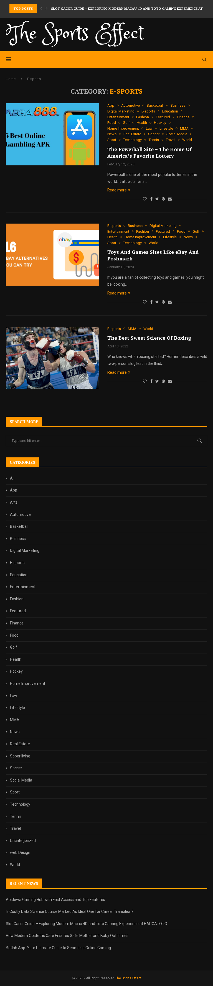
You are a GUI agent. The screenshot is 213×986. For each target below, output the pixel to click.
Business (178, 105)
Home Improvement (123, 128)
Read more (117, 190)
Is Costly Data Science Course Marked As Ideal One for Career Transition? (69, 911)
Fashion (142, 117)
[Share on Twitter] (157, 199)
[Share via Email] (170, 199)
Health (142, 123)
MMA (184, 128)
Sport (111, 140)
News (111, 134)
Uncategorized (23, 840)
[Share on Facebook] (151, 199)
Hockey (160, 123)
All (12, 478)
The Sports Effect (128, 978)
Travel (170, 140)
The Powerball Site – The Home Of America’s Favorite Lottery (149, 152)
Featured (163, 117)
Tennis (154, 140)
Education (170, 111)
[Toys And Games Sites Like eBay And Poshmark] (52, 255)
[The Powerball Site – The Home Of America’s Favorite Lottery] (52, 134)
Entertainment (118, 117)
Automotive (130, 105)
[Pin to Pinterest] (163, 199)
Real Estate (132, 134)
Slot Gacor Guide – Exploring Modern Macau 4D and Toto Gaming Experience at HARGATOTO (86, 923)
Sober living (20, 756)
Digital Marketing (121, 111)
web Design (20, 852)
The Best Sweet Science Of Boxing (149, 337)
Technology (132, 140)
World (187, 140)
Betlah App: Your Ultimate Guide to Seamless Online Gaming (58, 948)
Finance (183, 117)
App (110, 105)
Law (149, 128)
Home (11, 79)
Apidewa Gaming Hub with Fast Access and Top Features (55, 899)
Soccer (153, 134)
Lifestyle (166, 128)
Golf (126, 123)
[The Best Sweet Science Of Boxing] (52, 358)
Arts (13, 502)
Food (111, 123)
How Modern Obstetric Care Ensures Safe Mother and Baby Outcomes (67, 935)
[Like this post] (145, 199)
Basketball (155, 105)
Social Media (176, 134)
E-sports (148, 111)
